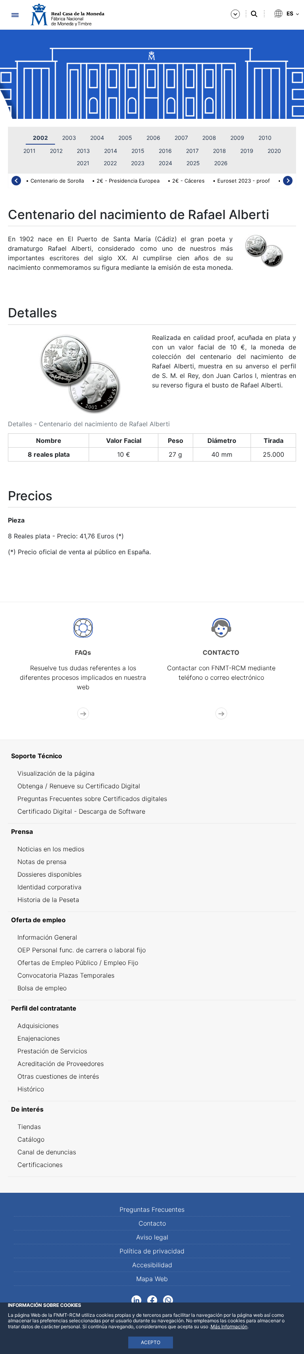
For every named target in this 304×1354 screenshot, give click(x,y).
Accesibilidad (152, 1265)
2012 (56, 150)
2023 (137, 163)
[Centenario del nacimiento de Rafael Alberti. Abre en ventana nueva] (80, 373)
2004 (97, 137)
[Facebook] (152, 1299)
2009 (237, 137)
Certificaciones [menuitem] (40, 1165)
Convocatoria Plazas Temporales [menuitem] (65, 975)
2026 (221, 163)
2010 (265, 137)
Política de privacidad (152, 1251)
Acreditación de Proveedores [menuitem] (60, 1064)
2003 (69, 137)
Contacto (152, 1223)
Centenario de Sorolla (57, 180)
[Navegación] (14, 14)
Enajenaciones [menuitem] (38, 1038)
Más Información (229, 1326)
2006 (153, 137)
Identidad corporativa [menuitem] (49, 887)
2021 (83, 163)
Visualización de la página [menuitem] (56, 773)
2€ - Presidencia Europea (128, 180)
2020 (274, 150)
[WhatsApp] (168, 1299)
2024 (165, 163)
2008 (209, 137)
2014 (110, 150)
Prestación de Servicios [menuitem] (52, 1051)
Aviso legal (152, 1237)
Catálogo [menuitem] (30, 1139)
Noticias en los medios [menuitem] (50, 849)
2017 (192, 150)
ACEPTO (150, 1342)
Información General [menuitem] (47, 937)
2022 (110, 163)
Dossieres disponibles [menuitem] (49, 874)
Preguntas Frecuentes (152, 1209)
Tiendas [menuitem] (29, 1127)
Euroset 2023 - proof (243, 180)
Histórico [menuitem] (30, 1089)
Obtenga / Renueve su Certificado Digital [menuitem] (78, 786)
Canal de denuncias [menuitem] (46, 1152)
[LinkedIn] (136, 1299)
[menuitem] (152, 756)
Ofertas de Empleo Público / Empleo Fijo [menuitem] (77, 963)
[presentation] (16, 180)
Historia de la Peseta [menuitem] (48, 900)
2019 (246, 150)
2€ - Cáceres (188, 180)
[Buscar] (254, 13)
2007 (181, 137)
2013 (83, 150)
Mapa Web (152, 1279)
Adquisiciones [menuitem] (38, 1026)
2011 (29, 150)
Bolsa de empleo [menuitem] (41, 988)
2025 (193, 163)
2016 (165, 150)
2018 (219, 150)
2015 (137, 150)
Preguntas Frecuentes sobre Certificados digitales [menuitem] (92, 799)
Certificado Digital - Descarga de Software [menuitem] (81, 811)
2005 (125, 137)
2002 (40, 137)
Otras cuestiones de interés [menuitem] (58, 1076)
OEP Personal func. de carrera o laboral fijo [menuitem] (81, 950)
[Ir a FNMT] (67, 15)
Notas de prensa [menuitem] (41, 862)
